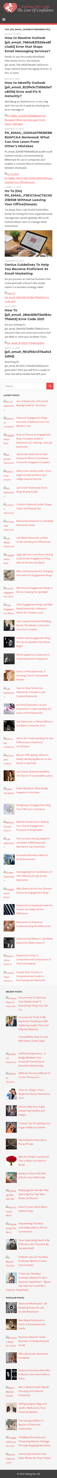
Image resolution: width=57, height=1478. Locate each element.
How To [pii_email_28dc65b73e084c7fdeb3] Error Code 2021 (28, 314)
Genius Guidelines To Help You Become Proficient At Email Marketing (27, 269)
